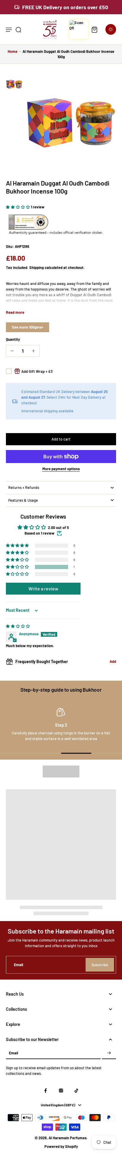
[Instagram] (61, 1090)
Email (18, 964)
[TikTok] (76, 1090)
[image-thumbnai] (14, 84)
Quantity (13, 339)
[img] (18, 626)
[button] (18, 207)
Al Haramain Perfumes (67, 1137)
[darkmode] (110, 29)
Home (12, 51)
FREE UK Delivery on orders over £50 (65, 7)
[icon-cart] (94, 29)
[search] (18, 29)
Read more (15, 312)
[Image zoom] (70, 121)
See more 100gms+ (27, 327)
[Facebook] (45, 1090)
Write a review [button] (43, 588)
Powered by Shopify (61, 1146)
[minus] (12, 351)
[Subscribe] (109, 1053)
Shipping (37, 267)
